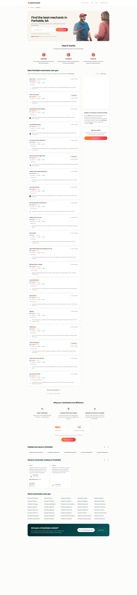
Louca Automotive (34, 187)
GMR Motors (32, 327)
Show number (75, 79)
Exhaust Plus (32, 295)
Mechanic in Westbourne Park (68, 515)
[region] (95, 93)
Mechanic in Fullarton (66, 498)
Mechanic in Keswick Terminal (84, 515)
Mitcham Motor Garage (35, 264)
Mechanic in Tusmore (99, 510)
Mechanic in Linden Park (99, 507)
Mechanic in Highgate (83, 501)
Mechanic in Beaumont (99, 518)
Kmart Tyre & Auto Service (36, 358)
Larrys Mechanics (34, 280)
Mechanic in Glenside (49, 501)
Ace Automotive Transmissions (37, 202)
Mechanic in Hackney (49, 518)
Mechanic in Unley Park (83, 504)
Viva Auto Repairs (34, 342)
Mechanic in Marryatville (33, 515)
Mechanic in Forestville (49, 515)
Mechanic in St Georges (66, 510)
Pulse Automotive (34, 94)
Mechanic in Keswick (99, 515)
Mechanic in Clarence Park (34, 518)
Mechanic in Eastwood (33, 498)
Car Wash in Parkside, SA (102, 452)
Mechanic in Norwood (49, 512)
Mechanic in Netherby (49, 510)
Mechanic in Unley (48, 498)
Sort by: (97, 73)
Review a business (85, 2)
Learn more (101, 530)
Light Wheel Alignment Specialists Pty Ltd (40, 248)
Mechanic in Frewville (82, 498)
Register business (104, 2)
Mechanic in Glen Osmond (100, 512)
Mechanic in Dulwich (32, 501)
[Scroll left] (104, 447)
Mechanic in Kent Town (33, 510)
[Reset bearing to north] (107, 83)
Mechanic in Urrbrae (82, 512)
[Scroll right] (108, 447)
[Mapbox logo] (86, 107)
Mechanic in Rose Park (99, 501)
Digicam (31, 311)
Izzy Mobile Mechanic (35, 124)
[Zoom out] (107, 80)
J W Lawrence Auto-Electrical (37, 140)
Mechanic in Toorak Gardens (67, 504)
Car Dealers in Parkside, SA (53, 452)
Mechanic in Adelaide (49, 507)
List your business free (87, 530)
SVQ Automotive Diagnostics (37, 155)
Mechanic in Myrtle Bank (49, 504)
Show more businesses (53, 390)
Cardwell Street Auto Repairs (37, 109)
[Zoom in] (107, 78)
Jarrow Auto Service (34, 374)
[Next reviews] (108, 460)
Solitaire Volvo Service (35, 217)
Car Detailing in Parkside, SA (70, 452)
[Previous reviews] (104, 460)
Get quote (73, 95)
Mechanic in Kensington (66, 518)
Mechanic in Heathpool (66, 512)
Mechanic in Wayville (32, 507)
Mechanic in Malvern (98, 498)
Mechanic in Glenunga (33, 504)
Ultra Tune (32, 79)
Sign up (96, 2)
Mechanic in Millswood (83, 507)
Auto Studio (32, 233)
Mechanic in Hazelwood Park (84, 518)
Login (92, 2)
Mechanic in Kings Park (83, 510)
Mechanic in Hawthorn (33, 512)
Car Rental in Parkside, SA (86, 452)
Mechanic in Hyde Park (66, 501)
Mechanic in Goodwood (100, 504)
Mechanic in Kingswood (66, 507)
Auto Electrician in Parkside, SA (36, 452)
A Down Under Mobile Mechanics (38, 171)
